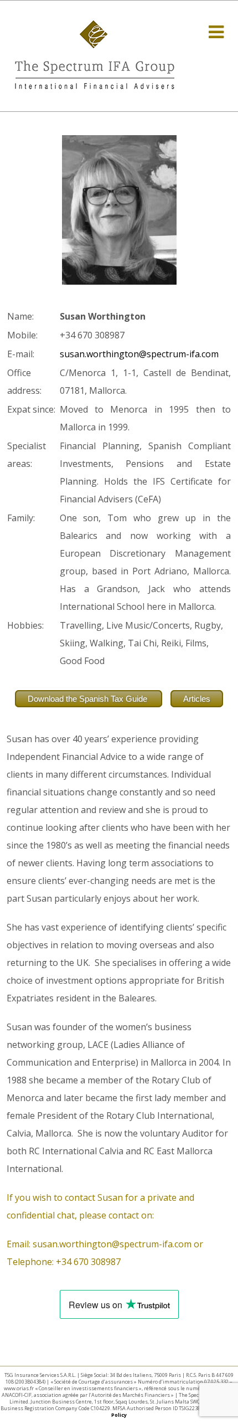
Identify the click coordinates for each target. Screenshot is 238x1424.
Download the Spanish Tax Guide (88, 698)
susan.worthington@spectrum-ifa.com (139, 354)
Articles (196, 698)
